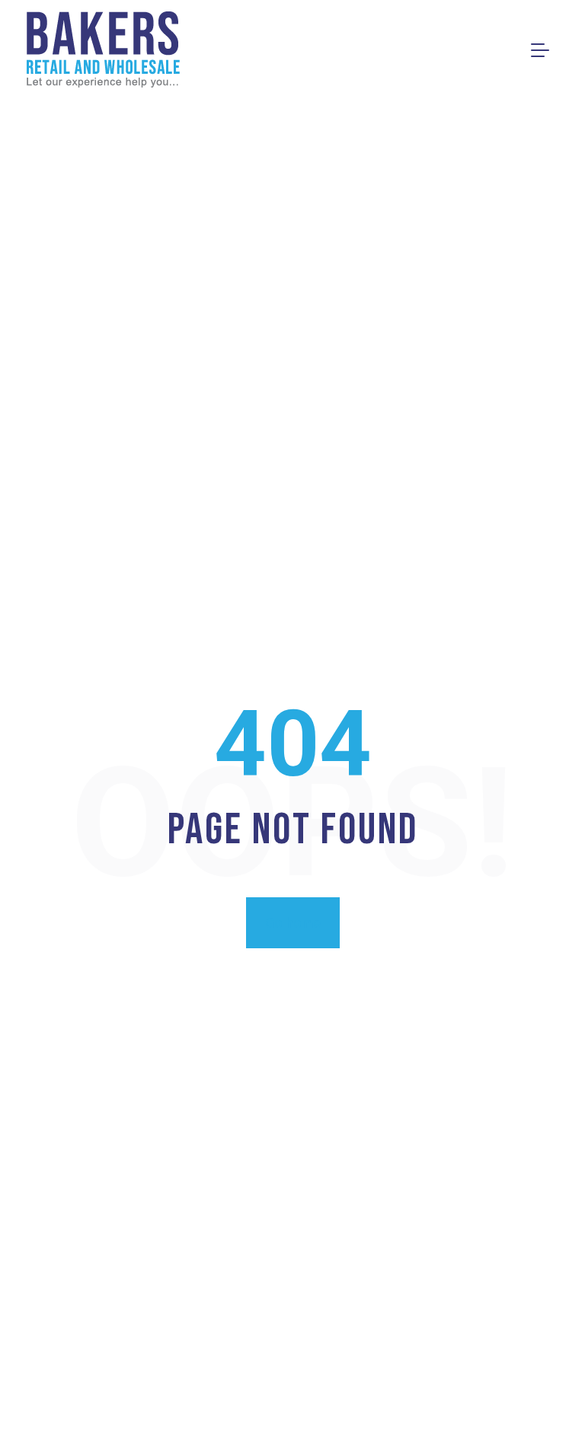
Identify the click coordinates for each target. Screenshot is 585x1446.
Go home (293, 923)
